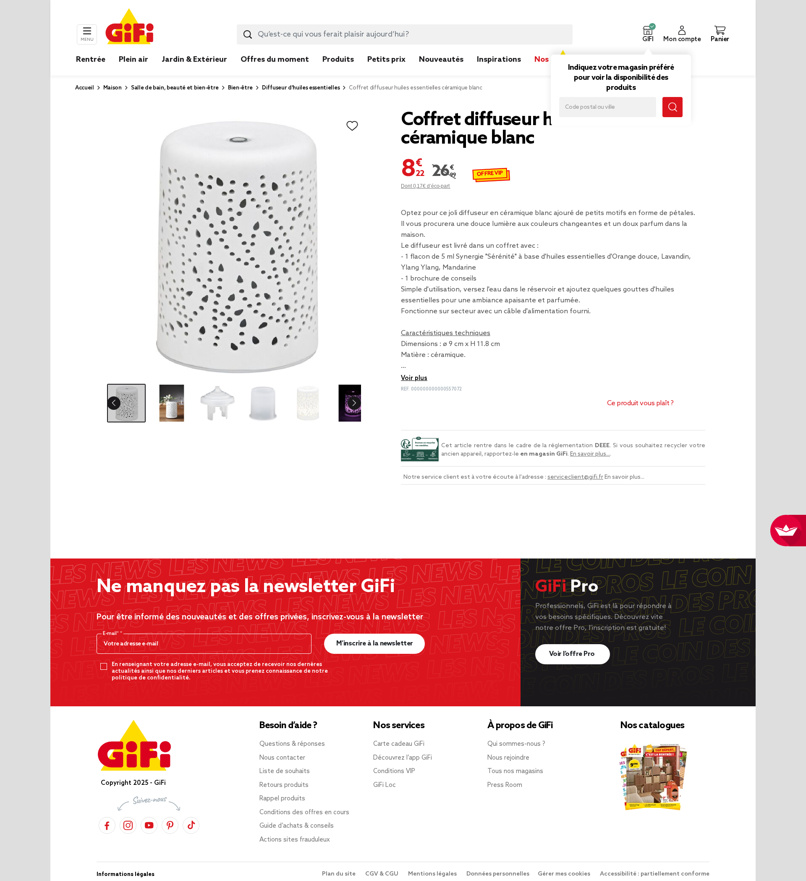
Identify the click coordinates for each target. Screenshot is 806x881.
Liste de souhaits (284, 771)
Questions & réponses (292, 744)
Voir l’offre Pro (573, 654)
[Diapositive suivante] (347, 403)
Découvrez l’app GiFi (402, 758)
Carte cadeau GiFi (398, 744)
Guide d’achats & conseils (296, 826)
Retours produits (284, 785)
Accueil (84, 88)
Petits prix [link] (386, 59)
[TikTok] (191, 824)
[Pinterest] (170, 824)
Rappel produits (282, 798)
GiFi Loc (384, 785)
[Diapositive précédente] (120, 403)
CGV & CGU (382, 874)
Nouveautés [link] (441, 59)
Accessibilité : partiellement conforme (654, 874)
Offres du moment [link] (275, 59)
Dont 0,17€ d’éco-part (425, 186)
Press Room (504, 785)
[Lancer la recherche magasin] (672, 107)
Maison (112, 88)
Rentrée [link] (90, 59)
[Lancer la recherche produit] (247, 34)
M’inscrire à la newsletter (374, 644)
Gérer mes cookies (564, 874)
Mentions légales (433, 874)
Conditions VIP (394, 771)
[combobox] (405, 34)
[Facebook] (107, 824)
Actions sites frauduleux (294, 840)
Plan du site (339, 874)
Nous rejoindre (508, 758)
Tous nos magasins (515, 771)
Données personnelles (497, 874)
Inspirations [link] (499, 59)
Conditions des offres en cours (304, 812)
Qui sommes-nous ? (516, 744)
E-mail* (111, 634)
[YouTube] (149, 824)
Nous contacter (282, 758)
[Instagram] (128, 824)
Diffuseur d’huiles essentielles (301, 88)
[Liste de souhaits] (352, 126)
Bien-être (240, 88)
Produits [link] (338, 59)
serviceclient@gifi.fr (575, 477)
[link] (338, 72)
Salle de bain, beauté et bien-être (175, 88)
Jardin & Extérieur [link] (194, 59)
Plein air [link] (133, 59)
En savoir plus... (590, 454)
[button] (647, 34)
